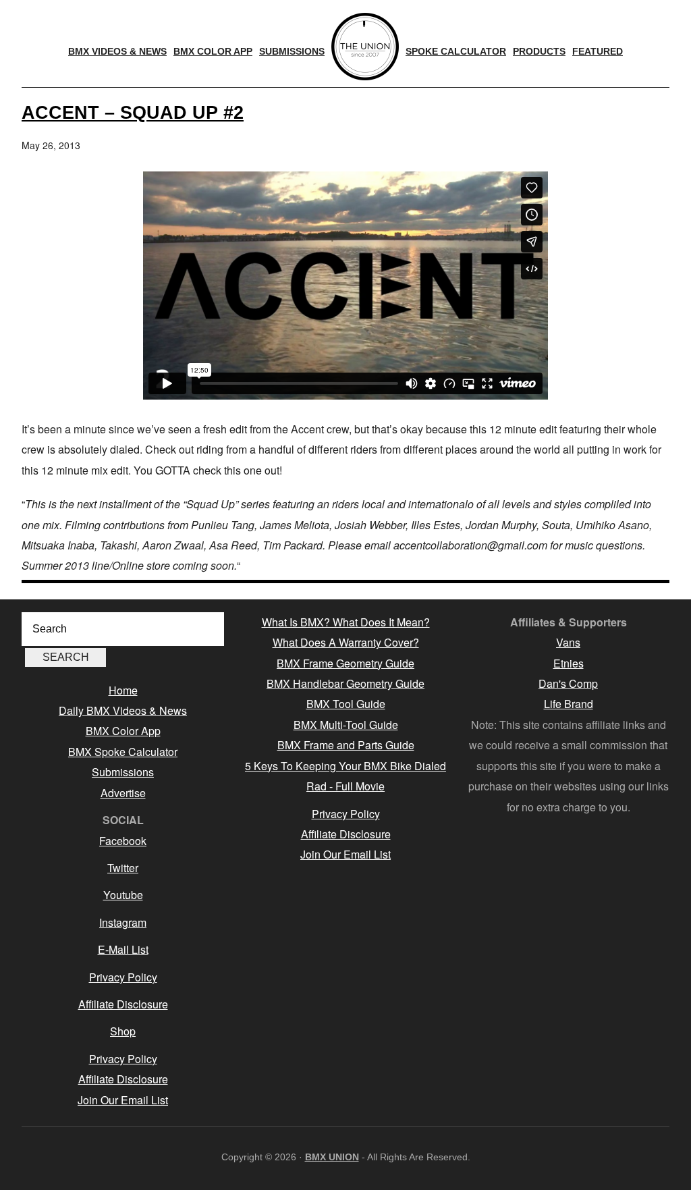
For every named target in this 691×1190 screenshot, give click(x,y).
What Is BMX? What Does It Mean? (346, 622)
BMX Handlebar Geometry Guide (345, 683)
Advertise (123, 793)
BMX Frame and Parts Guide (345, 745)
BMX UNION (332, 1157)
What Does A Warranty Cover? (346, 642)
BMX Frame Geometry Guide (345, 663)
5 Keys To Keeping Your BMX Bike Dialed (345, 766)
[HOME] (365, 46)
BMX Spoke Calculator (122, 751)
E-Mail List (123, 949)
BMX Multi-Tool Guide (346, 724)
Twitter (122, 867)
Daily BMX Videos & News (123, 710)
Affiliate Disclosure (123, 1004)
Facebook (122, 840)
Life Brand (568, 703)
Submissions (123, 772)
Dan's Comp (568, 683)
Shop (123, 1031)
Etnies (568, 663)
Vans (568, 642)
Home (123, 690)
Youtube (123, 894)
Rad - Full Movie (345, 786)
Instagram (122, 922)
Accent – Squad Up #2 (133, 112)
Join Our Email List (123, 1100)
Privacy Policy (123, 977)
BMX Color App (123, 730)
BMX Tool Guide (345, 703)
